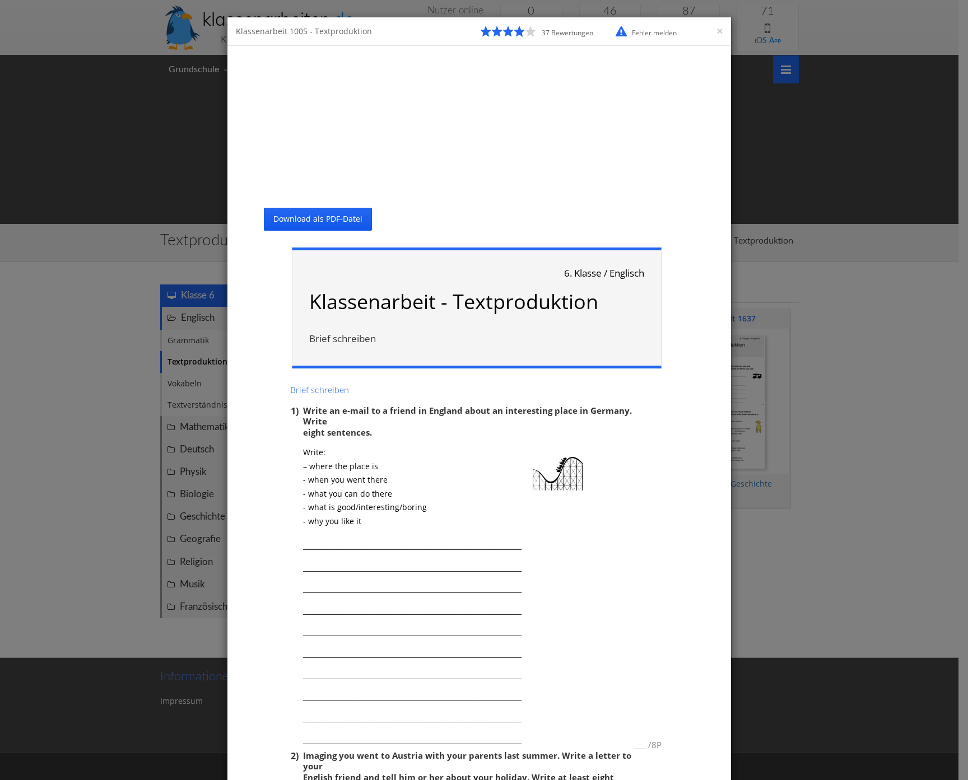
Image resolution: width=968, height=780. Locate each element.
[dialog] (484, 390)
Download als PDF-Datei (317, 218)
